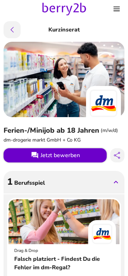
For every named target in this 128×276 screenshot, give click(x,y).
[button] (64, 182)
